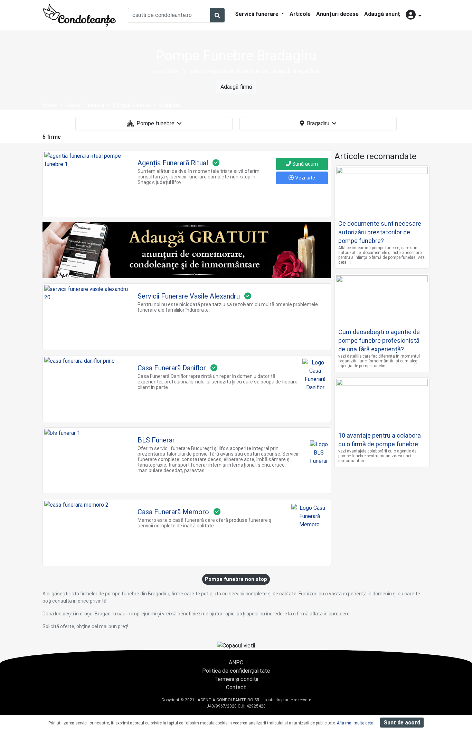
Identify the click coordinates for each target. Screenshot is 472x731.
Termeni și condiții (236, 679)
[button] (413, 15)
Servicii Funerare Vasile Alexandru (189, 296)
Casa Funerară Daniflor (172, 368)
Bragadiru (318, 123)
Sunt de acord (402, 722)
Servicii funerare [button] (257, 14)
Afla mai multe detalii (357, 723)
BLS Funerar (156, 440)
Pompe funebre (155, 123)
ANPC (236, 662)
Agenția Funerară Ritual (173, 163)
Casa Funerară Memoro (173, 512)
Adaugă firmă (236, 87)
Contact (236, 687)
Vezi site (304, 178)
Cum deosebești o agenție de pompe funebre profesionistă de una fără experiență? (379, 340)
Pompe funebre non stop (236, 579)
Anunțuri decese (337, 14)
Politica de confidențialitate (236, 670)
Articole (300, 14)
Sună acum (304, 164)
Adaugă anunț (382, 14)
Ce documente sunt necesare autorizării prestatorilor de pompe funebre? (379, 232)
